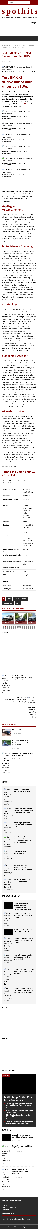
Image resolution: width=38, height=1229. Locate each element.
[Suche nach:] (19, 2)
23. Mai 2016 (17, 759)
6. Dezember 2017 (18, 1177)
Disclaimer (5, 1210)
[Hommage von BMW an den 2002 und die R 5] (6, 763)
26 (22, 627)
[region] (19, 618)
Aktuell (6, 782)
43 (24, 629)
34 (5, 629)
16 (34, 626)
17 (3, 627)
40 (18, 629)
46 (30, 629)
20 (9, 627)
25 (20, 627)
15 (32, 626)
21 (11, 627)
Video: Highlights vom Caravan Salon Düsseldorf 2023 (23, 825)
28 (26, 627)
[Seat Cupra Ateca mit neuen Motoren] (8, 856)
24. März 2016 (8, 62)
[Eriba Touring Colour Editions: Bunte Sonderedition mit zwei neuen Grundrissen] (8, 842)
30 (30, 627)
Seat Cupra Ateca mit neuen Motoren (21, 852)
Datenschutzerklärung (9, 1207)
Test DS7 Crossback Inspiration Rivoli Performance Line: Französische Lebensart (22, 906)
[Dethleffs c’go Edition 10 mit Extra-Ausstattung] (8, 796)
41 (20, 629)
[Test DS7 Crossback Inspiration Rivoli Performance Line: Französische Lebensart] (8, 905)
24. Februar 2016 (18, 733)
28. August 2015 (18, 748)
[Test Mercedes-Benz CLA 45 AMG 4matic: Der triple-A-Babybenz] (8, 976)
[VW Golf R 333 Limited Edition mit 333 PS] (8, 885)
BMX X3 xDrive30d (21, 599)
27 (24, 627)
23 (15, 627)
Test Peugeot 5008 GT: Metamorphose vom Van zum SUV (23, 915)
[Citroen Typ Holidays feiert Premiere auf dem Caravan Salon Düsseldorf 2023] (8, 814)
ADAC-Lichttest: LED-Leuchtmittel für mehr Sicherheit (20, 1172)
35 (7, 629)
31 (32, 627)
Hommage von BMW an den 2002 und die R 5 (22, 754)
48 (34, 629)
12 (26, 626)
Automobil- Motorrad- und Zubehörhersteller (16, 1219)
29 (28, 627)
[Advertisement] (20, 185)
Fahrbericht (8, 603)
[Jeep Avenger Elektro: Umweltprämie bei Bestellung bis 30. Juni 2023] (8, 870)
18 (5, 627)
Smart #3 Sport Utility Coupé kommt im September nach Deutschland (19, 1123)
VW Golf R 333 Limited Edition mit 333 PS (22, 880)
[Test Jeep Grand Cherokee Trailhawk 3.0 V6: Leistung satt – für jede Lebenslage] (8, 994)
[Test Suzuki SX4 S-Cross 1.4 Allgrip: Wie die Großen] (8, 932)
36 (9, 629)
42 (22, 629)
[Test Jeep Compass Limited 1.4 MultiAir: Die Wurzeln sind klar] (8, 944)
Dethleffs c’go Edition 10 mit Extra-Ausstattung (22, 790)
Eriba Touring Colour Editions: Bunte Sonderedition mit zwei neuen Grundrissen (22, 840)
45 (28, 629)
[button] (35, 38)
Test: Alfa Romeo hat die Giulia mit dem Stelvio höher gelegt (23, 957)
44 (26, 629)
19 (7, 627)
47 (32, 629)
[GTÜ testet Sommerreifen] (6, 732)
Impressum (5, 1205)
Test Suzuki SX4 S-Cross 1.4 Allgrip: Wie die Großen (23, 931)
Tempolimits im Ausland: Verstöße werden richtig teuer (23, 1136)
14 (30, 626)
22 (13, 627)
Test (17, 603)
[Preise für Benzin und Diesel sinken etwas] (6, 1154)
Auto (16, 45)
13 (28, 626)
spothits (11, 1227)
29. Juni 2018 (17, 1140)
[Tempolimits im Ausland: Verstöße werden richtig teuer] (6, 1137)
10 (22, 626)
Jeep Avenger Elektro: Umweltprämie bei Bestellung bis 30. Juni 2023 (23, 867)
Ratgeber (6, 1130)
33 (3, 629)
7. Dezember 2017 (18, 1151)
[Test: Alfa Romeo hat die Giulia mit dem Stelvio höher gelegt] (8, 960)
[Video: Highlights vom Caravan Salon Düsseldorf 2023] (8, 828)
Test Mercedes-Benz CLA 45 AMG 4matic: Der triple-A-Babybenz (24, 971)
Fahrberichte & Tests (12, 896)
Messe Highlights (10, 1070)
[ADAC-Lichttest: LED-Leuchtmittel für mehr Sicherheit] (6, 1179)
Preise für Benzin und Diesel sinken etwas (22, 1147)
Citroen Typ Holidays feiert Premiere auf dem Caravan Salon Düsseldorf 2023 (23, 810)
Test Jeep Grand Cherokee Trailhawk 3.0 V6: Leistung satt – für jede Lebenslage (23, 990)
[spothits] (19, 18)
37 (11, 629)
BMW (26, 104)
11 (24, 626)
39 (15, 629)
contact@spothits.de (24, 1227)
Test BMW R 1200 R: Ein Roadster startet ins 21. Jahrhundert (20, 743)
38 (13, 629)
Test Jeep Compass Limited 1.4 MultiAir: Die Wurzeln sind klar (23, 940)
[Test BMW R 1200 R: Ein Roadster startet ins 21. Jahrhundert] (6, 743)
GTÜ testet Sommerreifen (21, 730)
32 (34, 627)
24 (18, 627)
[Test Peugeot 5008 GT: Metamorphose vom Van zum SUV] (8, 919)
